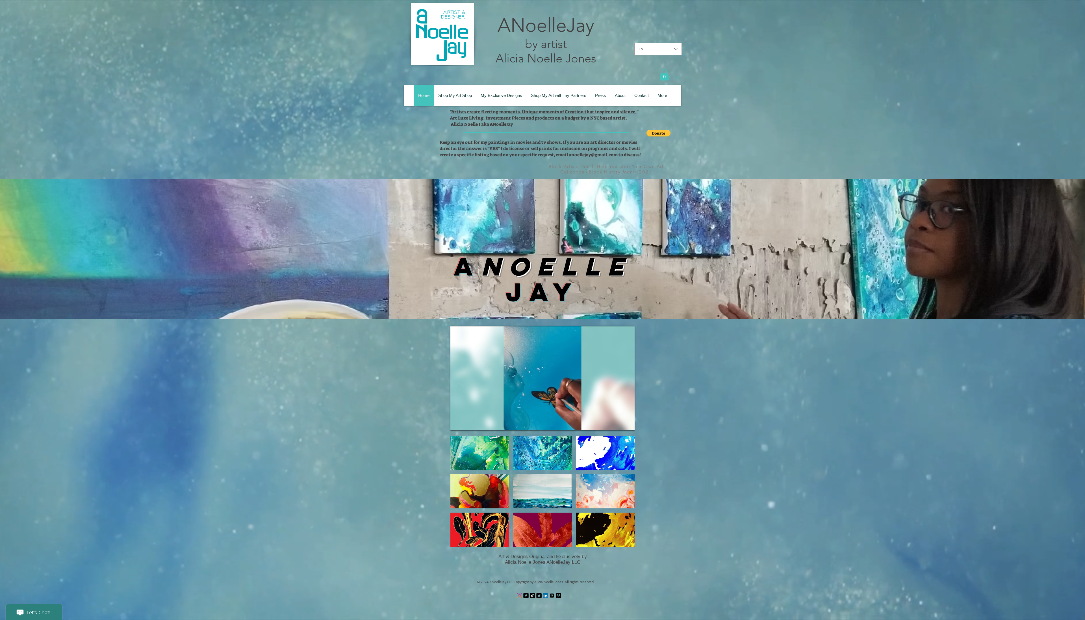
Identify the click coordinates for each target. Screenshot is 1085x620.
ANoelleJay (546, 25)
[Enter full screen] (627, 422)
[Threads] (552, 595)
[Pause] (457, 422)
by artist (546, 44)
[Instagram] (519, 595)
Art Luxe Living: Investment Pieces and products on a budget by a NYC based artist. (538, 118)
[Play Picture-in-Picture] (617, 422)
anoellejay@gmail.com (593, 155)
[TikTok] (532, 595)
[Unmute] (467, 422)
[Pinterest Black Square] (558, 595)
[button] (664, 75)
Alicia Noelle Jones (546, 58)
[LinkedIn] (545, 595)
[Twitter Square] (539, 595)
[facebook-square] (526, 595)
